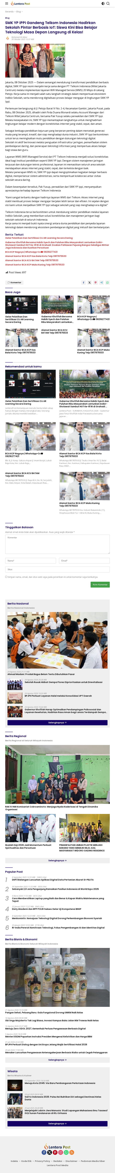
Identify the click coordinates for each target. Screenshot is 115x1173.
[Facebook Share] (83, 282)
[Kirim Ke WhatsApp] (107, 282)
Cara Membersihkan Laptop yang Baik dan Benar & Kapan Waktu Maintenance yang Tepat (58, 899)
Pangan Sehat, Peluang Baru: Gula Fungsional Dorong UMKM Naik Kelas (44, 1012)
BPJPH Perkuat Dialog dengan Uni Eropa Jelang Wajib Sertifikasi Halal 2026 (46, 1044)
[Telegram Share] (101, 282)
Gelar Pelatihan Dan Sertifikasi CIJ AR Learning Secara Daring (39, 238)
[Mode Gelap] (103, 3)
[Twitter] (49, 1152)
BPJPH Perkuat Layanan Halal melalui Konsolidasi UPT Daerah (58, 696)
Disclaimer (71, 1161)
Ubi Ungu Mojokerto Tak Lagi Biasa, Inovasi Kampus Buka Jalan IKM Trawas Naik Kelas (52, 1020)
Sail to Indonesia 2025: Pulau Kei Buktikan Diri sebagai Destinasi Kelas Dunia (63, 1098)
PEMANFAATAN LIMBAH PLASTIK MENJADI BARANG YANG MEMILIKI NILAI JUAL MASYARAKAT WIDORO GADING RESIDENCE (82, 848)
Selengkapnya (56, 722)
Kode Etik (26, 1161)
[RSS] (71, 1152)
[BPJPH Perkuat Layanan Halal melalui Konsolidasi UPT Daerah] (14, 698)
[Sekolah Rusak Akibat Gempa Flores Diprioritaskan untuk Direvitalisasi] (14, 684)
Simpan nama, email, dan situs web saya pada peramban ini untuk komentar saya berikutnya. (53, 577)
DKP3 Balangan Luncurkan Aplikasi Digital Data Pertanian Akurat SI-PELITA (53, 879)
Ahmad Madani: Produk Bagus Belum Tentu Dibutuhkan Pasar (41, 674)
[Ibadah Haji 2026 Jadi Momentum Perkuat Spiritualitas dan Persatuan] (30, 828)
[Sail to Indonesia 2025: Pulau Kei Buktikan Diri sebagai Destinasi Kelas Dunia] (14, 1099)
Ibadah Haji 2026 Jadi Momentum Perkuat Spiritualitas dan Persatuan (28, 846)
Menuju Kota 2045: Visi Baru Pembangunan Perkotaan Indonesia (60, 1083)
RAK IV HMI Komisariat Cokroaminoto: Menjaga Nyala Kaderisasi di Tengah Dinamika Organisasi (51, 808)
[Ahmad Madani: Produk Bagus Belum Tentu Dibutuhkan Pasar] (57, 640)
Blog (7, 18)
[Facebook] (44, 1152)
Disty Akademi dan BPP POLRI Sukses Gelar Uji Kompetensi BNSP (46, 909)
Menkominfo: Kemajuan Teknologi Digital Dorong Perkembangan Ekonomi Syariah (57, 918)
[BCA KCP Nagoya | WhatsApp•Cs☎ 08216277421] (93, 305)
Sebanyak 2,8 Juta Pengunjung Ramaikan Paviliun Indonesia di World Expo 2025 (55, 889)
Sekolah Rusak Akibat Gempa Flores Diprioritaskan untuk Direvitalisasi (63, 682)
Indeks (14, 1161)
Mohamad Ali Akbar (19, 37)
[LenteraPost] (20, 3)
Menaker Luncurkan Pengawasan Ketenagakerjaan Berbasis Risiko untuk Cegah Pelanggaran (56, 1052)
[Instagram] (60, 1152)
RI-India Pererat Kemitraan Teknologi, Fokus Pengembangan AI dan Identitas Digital (58, 927)
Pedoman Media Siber (93, 1161)
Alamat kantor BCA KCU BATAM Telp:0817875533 (31, 260)
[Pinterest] (55, 1152)
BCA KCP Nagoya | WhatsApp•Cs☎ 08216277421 (31, 252)
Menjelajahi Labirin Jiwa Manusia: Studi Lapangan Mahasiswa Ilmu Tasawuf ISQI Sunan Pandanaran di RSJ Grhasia (66, 1112)
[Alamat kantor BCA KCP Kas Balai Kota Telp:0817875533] (21, 338)
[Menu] (7, 3)
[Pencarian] (108, 3)
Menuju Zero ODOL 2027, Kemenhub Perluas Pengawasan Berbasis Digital (45, 1028)
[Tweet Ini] (89, 282)
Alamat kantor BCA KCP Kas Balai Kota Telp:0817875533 (35, 256)
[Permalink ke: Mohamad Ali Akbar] (7, 38)
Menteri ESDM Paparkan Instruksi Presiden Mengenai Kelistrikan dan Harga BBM (48, 1036)
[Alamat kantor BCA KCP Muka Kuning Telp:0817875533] (93, 338)
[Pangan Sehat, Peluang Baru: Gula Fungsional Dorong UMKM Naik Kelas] (57, 977)
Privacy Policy (42, 1161)
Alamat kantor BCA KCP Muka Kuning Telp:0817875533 (34, 264)
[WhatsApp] (66, 1152)
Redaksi (57, 1161)
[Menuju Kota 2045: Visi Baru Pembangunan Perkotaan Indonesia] (14, 1085)
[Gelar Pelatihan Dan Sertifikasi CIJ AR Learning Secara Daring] (21, 305)
